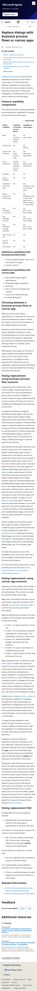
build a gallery (7, 663)
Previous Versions (19, 979)
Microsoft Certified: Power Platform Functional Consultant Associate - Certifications (18, 943)
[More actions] (33, 26)
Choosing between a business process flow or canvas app (19, 58)
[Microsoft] (18, 22)
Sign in (33, 22)
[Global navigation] (2, 22)
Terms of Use (27, 985)
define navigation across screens (20, 696)
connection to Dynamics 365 (21, 605)
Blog (29, 979)
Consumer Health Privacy (10, 985)
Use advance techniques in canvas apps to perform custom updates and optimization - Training (17, 930)
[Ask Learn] (30, 26)
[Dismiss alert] (33, 3)
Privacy (14, 982)
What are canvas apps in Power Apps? (20, 894)
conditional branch (9, 533)
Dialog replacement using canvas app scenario (16, 67)
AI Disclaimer (6, 979)
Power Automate (12, 26)
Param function (15, 803)
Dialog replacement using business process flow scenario (18, 63)
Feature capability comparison (13, 55)
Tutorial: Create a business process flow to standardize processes (16, 570)
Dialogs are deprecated (11, 77)
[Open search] (28, 22)
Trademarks (6, 988)
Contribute (5, 982)
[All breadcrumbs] (3, 26)
